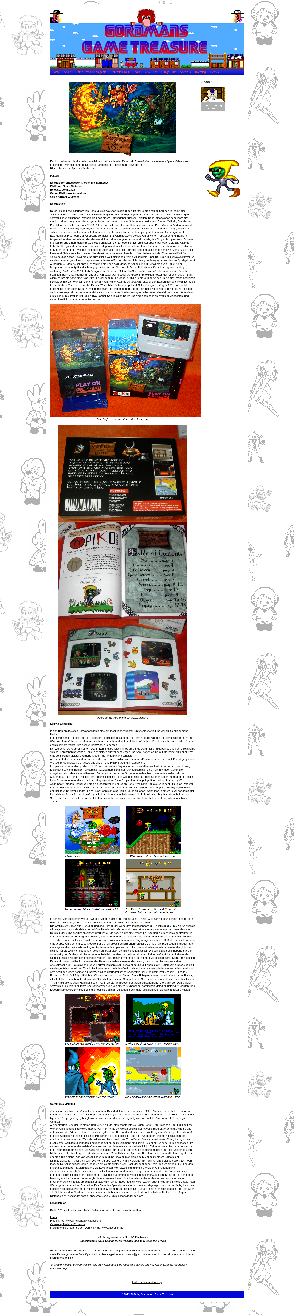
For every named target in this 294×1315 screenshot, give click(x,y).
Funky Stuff (168, 72)
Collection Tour (120, 72)
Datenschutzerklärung (147, 1282)
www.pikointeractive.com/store (83, 1220)
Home (56, 72)
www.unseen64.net (113, 1227)
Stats (136, 72)
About (67, 72)
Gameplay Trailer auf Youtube (67, 1224)
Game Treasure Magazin (91, 72)
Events (214, 72)
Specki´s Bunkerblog (193, 72)
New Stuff (150, 72)
